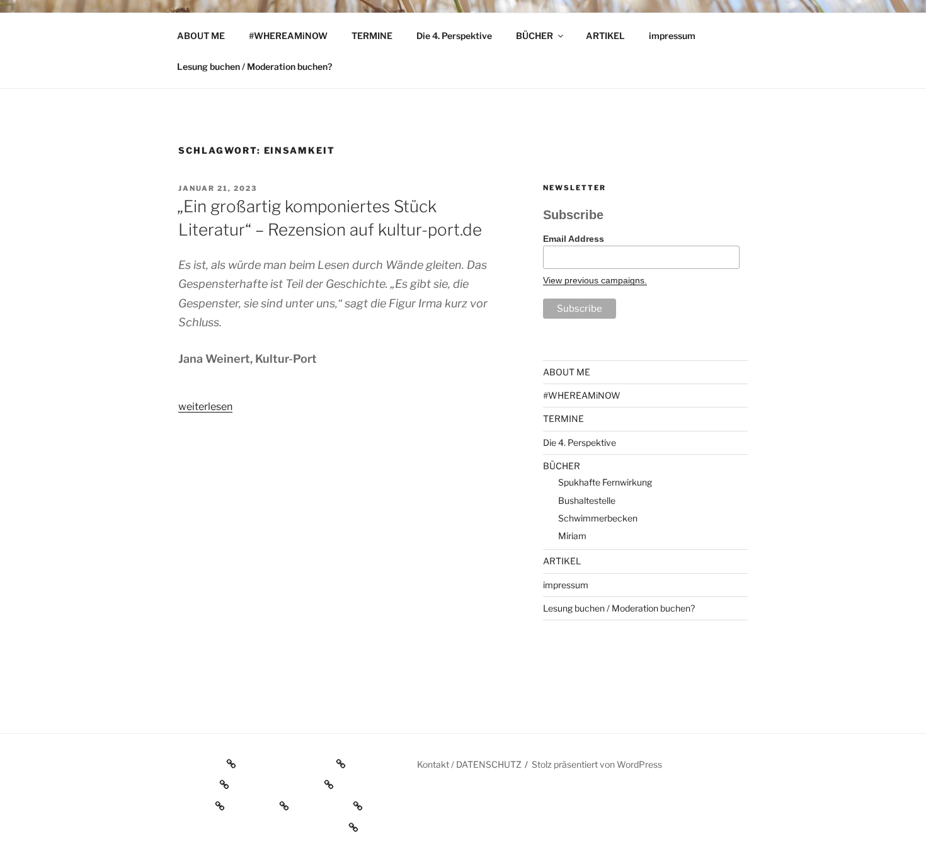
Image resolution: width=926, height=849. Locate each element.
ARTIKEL (605, 35)
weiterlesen (205, 407)
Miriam (572, 535)
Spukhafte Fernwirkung (605, 482)
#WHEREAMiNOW (288, 35)
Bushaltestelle (586, 500)
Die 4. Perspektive (454, 35)
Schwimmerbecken (597, 518)
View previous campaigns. (595, 280)
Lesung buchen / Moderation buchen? (254, 66)
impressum (672, 35)
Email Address (573, 239)
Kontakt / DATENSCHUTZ (469, 764)
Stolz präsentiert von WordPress (597, 764)
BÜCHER (534, 35)
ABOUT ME (201, 35)
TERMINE (372, 35)
